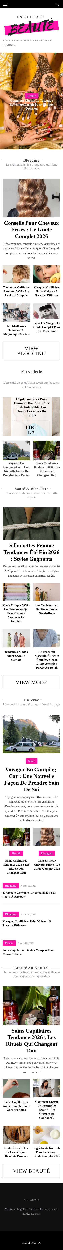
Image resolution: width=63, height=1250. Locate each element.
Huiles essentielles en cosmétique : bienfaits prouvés (16, 1152)
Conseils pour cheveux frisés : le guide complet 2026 (31, 229)
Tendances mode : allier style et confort (16, 655)
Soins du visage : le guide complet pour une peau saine (46, 327)
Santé (31, 761)
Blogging (46, 853)
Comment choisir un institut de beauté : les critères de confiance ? (46, 1109)
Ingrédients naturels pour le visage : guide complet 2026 (46, 1152)
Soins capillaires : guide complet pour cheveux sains (16, 1106)
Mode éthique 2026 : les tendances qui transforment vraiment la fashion (16, 613)
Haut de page (29, 1243)
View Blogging (31, 351)
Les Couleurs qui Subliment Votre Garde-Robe (46, 609)
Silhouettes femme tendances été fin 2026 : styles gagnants (31, 552)
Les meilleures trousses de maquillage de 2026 (16, 330)
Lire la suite (31, 432)
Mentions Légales (15, 1209)
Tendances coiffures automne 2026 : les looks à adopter (16, 291)
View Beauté (31, 1171)
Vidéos (33, 1209)
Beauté (31, 95)
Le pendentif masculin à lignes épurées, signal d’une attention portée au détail (47, 659)
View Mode (31, 682)
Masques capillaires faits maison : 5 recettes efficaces (47, 291)
